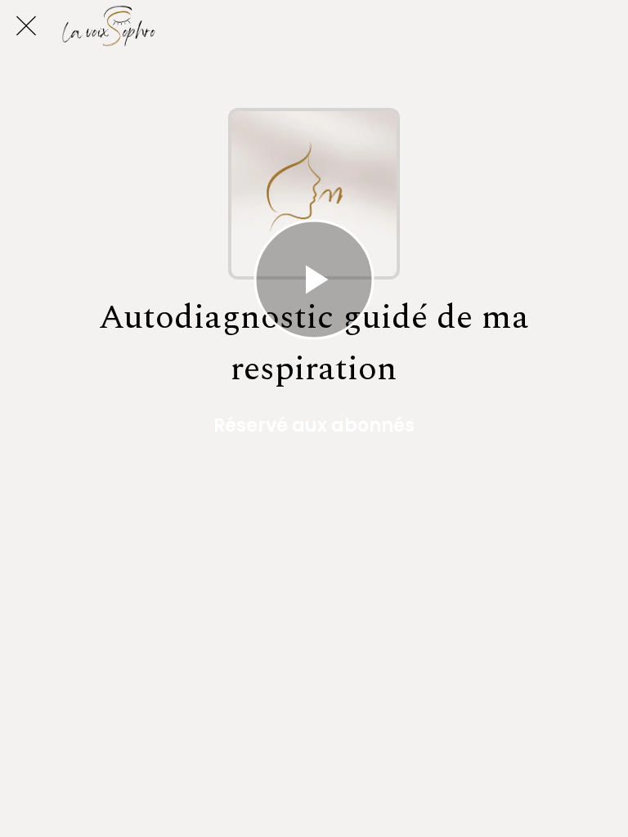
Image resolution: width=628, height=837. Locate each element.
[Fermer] (26, 26)
